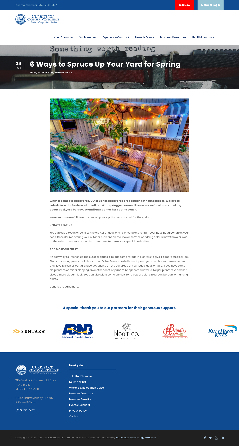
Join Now (184, 5)
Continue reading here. (64, 287)
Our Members (88, 37)
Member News (63, 72)
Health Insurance (203, 37)
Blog (33, 72)
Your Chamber (63, 37)
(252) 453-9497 (47, 5)
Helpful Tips (45, 72)
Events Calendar (79, 405)
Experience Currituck (115, 37)
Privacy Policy (78, 411)
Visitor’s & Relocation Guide (86, 388)
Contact (74, 416)
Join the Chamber (80, 376)
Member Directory (81, 393)
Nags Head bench (167, 233)
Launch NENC (77, 382)
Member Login (210, 5)
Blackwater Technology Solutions (136, 437)
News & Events (144, 37)
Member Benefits (80, 399)
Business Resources (173, 37)
